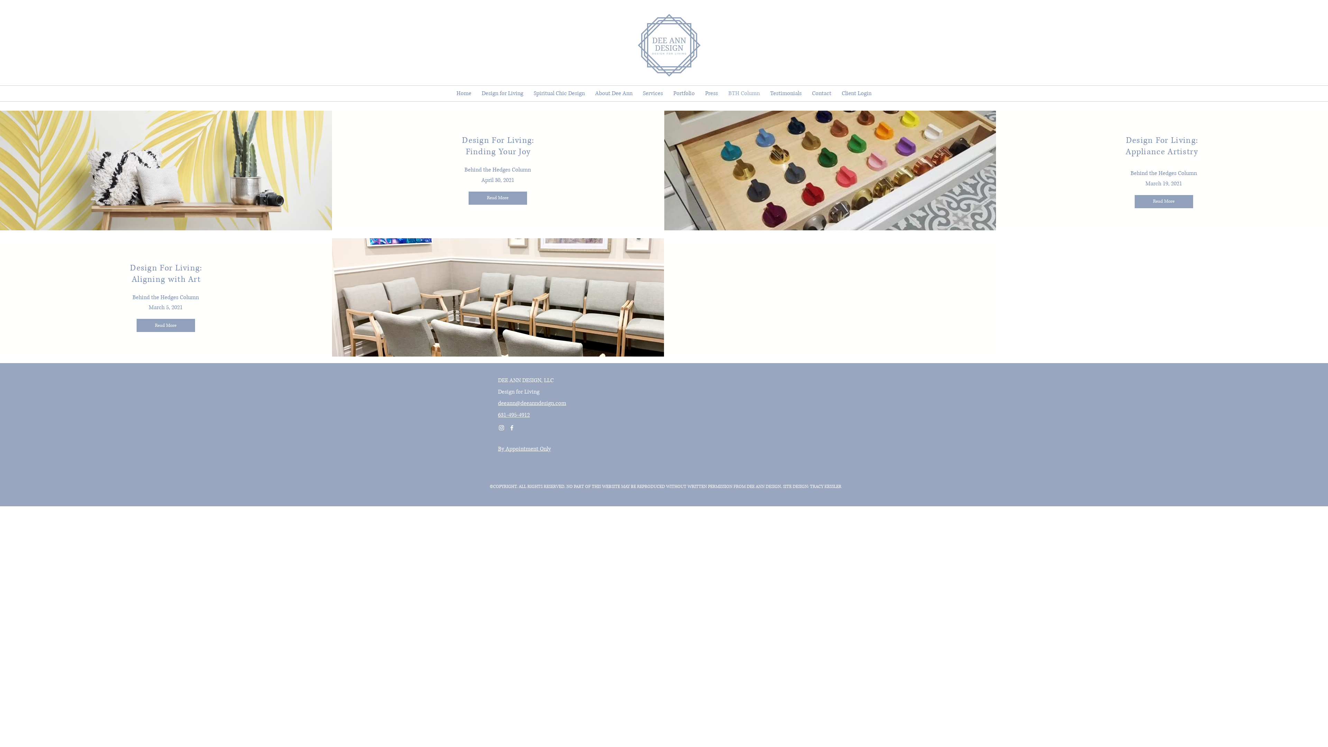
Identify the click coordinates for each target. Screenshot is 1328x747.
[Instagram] (501, 427)
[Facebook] (511, 427)
